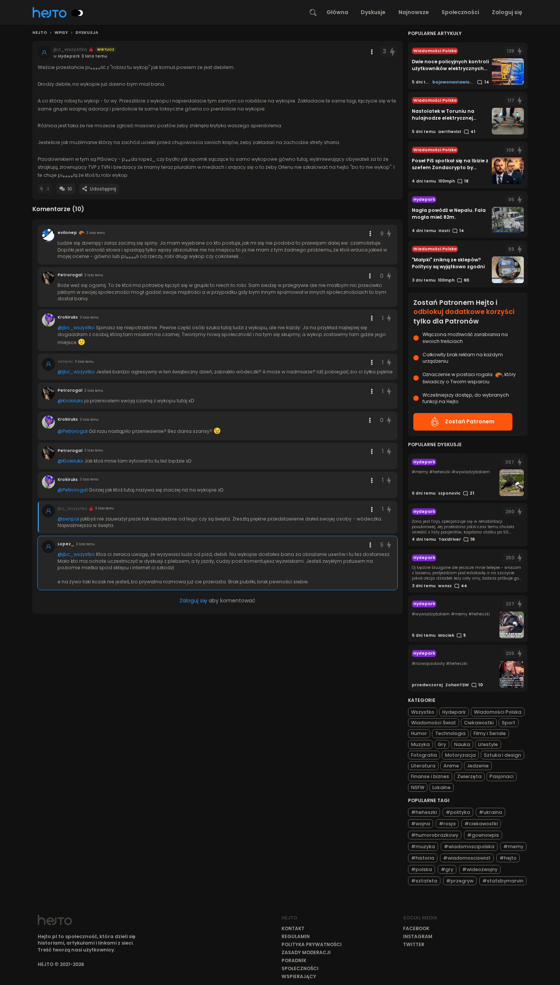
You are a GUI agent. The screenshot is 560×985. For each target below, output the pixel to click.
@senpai (68, 519)
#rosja (447, 823)
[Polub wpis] (392, 51)
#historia (422, 858)
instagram (417, 936)
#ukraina (490, 812)
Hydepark (454, 712)
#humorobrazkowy (434, 835)
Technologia (450, 733)
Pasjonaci (502, 776)
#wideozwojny (480, 869)
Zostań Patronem (469, 421)
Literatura (423, 765)
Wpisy (61, 32)
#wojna (420, 823)
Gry (442, 744)
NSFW (417, 787)
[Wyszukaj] (313, 12)
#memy (513, 846)
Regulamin (296, 936)
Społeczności (460, 12)
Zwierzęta (469, 776)
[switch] (77, 13)
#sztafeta (424, 881)
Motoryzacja (460, 755)
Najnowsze (413, 12)
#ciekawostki (481, 823)
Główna (337, 12)
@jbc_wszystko (76, 327)
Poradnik (294, 960)
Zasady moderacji (306, 952)
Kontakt (293, 928)
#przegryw (460, 881)
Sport (508, 722)
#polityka (458, 812)
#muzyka (423, 846)
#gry (447, 869)
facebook (416, 928)
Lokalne (441, 787)
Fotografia (424, 755)
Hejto (39, 32)
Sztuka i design (502, 755)
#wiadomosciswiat (467, 858)
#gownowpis (483, 835)
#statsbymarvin (502, 881)
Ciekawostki (479, 722)
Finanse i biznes (430, 776)
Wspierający (299, 976)
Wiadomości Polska (498, 712)
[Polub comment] (389, 234)
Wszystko (422, 712)
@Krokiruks (70, 400)
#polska (421, 869)
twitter (413, 944)
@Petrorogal (73, 431)
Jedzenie (478, 765)
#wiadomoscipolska (469, 846)
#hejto (508, 858)
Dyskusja (86, 32)
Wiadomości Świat (433, 722)
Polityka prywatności (312, 944)
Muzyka (420, 744)
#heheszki (424, 812)
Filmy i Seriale (490, 733)
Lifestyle (488, 744)
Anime (451, 765)
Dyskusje (373, 12)
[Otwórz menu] (371, 51)
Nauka (462, 744)
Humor (419, 733)
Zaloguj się (507, 12)
